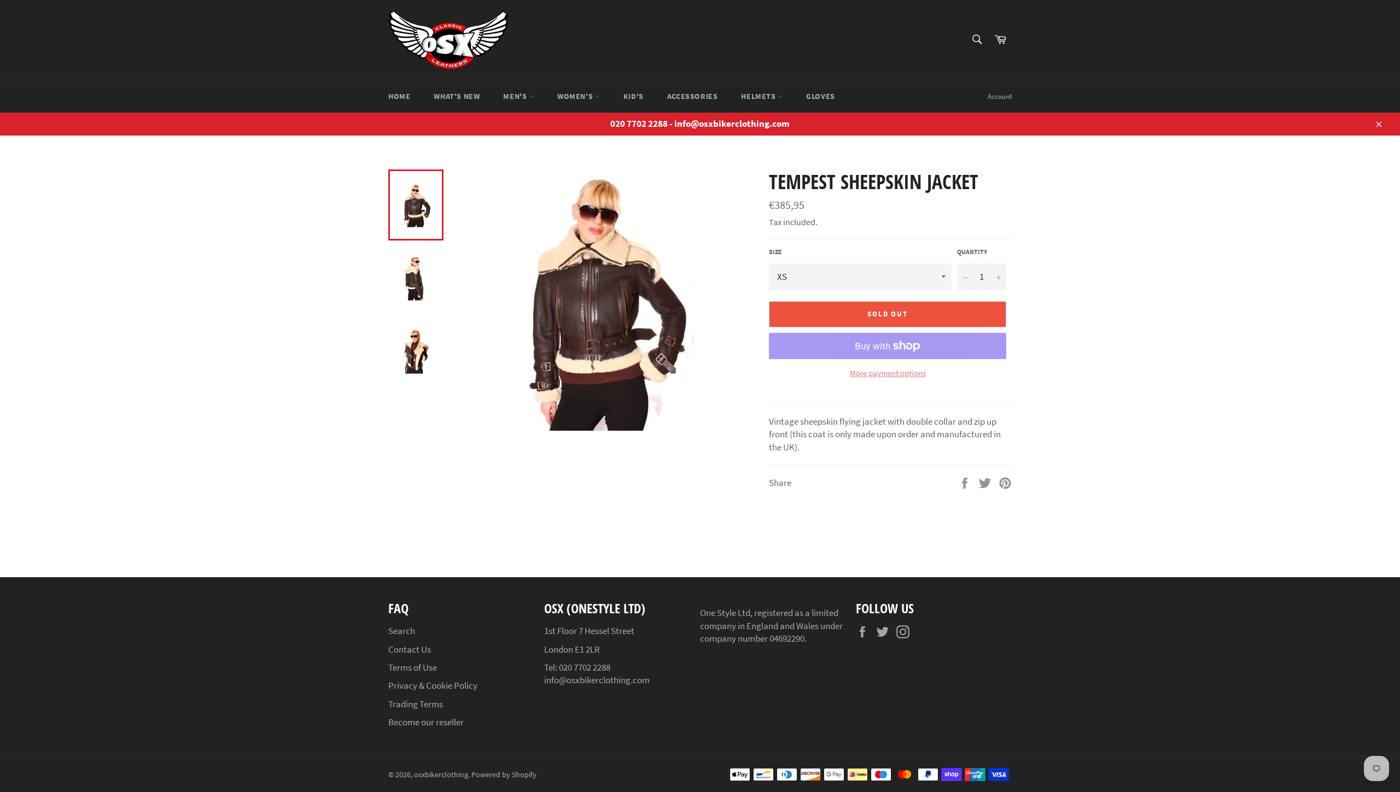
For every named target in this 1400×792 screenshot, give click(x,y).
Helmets (759, 96)
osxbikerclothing (441, 774)
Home (399, 96)
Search (401, 631)
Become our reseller (426, 722)
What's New (457, 96)
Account (1000, 96)
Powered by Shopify (503, 774)
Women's (576, 96)
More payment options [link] (888, 373)
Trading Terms (415, 704)
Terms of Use (412, 667)
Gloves (820, 96)
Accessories (692, 96)
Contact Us (409, 649)
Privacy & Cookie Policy (432, 685)
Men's (516, 96)
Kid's (633, 96)
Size (775, 252)
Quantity (972, 252)
